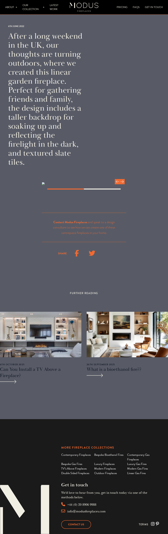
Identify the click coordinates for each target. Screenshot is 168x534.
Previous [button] (117, 181)
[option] (84, 183)
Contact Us (76, 524)
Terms (143, 524)
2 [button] (102, 189)
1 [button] (65, 189)
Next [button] (122, 181)
